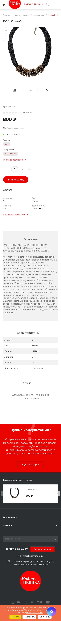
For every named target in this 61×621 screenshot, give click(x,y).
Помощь (8, 525)
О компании (10, 517)
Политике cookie (34, 612)
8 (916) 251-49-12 (33, 4)
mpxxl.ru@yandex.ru (33, 556)
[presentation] (3, 493)
